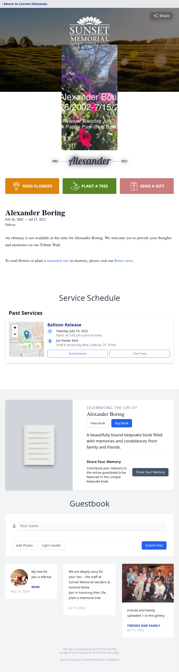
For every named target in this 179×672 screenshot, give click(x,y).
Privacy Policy (77, 653)
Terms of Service (101, 653)
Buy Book (121, 423)
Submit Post (154, 545)
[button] (26, 334)
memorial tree (58, 260)
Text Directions (78, 353)
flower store (123, 260)
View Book (97, 423)
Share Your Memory (150, 472)
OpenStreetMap (94, 660)
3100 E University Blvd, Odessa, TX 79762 (86, 345)
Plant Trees (140, 353)
